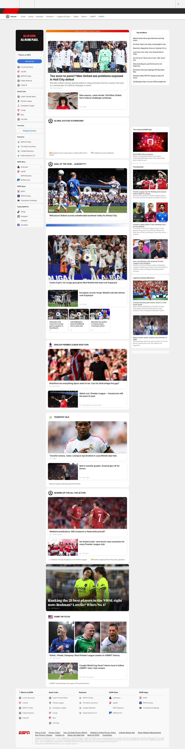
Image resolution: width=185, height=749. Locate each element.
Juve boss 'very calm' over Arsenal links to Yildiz (148, 53)
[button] (173, 11)
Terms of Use (40, 732)
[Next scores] (178, 4)
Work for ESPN (93, 735)
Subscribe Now (29, 61)
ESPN (11, 11)
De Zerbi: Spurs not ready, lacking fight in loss (149, 44)
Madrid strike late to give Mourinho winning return (148, 39)
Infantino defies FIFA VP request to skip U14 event (148, 77)
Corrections (107, 735)
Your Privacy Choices (43, 735)
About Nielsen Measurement (149, 732)
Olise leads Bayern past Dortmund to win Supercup (147, 65)
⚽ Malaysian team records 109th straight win (149, 82)
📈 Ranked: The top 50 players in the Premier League (68, 559)
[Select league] (12, 4)
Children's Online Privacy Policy (103, 732)
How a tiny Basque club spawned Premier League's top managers (148, 262)
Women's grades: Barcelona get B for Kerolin (64, 484)
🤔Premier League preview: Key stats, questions (108, 559)
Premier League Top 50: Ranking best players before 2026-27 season (149, 193)
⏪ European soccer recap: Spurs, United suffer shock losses (68, 154)
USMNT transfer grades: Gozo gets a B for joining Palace (69, 683)
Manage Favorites (29, 131)
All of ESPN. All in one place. (143, 154)
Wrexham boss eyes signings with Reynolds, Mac (149, 71)
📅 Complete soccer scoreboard (102, 153)
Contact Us (59, 735)
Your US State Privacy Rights (75, 732)
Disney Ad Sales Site (75, 735)
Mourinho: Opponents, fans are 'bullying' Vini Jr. (150, 48)
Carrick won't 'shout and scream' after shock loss (149, 59)
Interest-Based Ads (127, 732)
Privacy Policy (54, 732)
